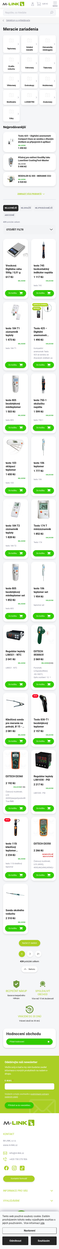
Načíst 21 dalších (29, 943)
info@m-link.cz (16, 1153)
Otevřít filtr (14, 229)
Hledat (52, 12)
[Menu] (55, 4)
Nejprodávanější (44, 208)
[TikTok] (21, 1167)
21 (38, 954)
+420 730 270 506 (18, 1159)
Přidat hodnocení (17, 1042)
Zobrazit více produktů (29, 194)
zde (42, 1223)
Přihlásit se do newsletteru (19, 1105)
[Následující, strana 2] (30, 954)
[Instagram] (14, 1167)
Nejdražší (26, 208)
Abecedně (9, 215)
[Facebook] (6, 1167)
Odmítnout (15, 1240)
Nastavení (29, 1230)
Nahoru (32, 969)
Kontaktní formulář (19, 1178)
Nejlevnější (11, 208)
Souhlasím (44, 1240)
